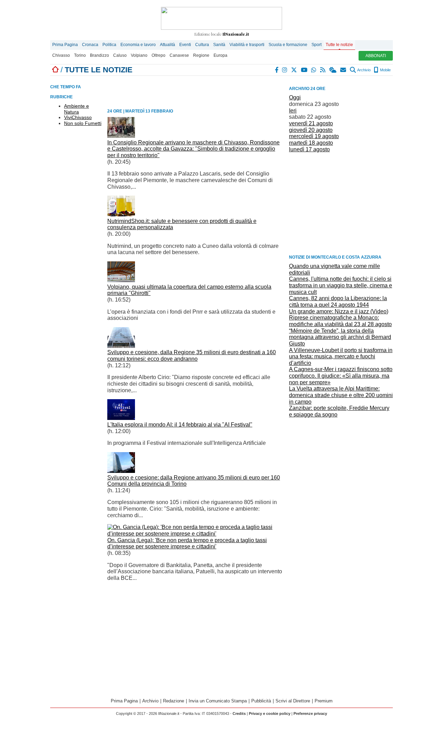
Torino (80, 55)
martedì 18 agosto (311, 143)
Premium (324, 700)
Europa (220, 55)
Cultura (202, 44)
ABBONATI (375, 55)
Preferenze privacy (310, 713)
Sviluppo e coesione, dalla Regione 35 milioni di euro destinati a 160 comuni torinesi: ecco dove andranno (191, 355)
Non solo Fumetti (82, 123)
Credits (239, 713)
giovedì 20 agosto (311, 130)
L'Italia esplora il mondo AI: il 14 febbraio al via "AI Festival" (179, 425)
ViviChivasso (78, 117)
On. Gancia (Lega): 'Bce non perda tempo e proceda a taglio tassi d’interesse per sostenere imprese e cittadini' (187, 543)
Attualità (167, 44)
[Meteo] (333, 70)
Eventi (185, 44)
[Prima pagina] (55, 69)
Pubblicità (261, 700)
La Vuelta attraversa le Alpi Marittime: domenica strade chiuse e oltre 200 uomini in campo (341, 395)
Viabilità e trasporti (246, 44)
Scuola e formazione (288, 44)
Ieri (293, 111)
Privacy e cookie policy (269, 713)
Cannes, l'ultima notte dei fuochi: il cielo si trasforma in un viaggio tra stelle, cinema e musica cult (340, 285)
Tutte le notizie (339, 44)
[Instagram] (285, 70)
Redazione (173, 700)
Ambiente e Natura (76, 109)
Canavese (179, 55)
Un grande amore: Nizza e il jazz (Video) (338, 311)
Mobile (385, 70)
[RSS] (323, 70)
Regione (201, 55)
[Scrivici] (343, 70)
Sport (316, 44)
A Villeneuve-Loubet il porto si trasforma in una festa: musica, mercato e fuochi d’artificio (340, 356)
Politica (109, 44)
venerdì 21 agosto (311, 123)
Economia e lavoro (138, 44)
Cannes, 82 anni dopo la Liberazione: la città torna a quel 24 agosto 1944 (338, 301)
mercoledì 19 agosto (314, 136)
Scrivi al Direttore (292, 700)
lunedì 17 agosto (309, 149)
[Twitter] (294, 70)
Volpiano (139, 55)
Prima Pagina (65, 44)
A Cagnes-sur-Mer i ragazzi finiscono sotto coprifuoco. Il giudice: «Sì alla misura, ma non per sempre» (340, 375)
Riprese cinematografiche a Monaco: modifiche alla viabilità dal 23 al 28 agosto (340, 321)
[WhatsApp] (314, 70)
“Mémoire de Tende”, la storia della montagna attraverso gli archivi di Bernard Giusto (340, 337)
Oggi (295, 97)
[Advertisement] (341, 203)
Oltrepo (158, 55)
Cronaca (90, 44)
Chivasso (61, 55)
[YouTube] (304, 70)
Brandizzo (99, 55)
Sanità (219, 44)
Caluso (120, 55)
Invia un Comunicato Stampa (218, 700)
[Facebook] (277, 70)
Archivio (363, 70)
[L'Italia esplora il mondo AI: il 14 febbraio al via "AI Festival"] (121, 418)
